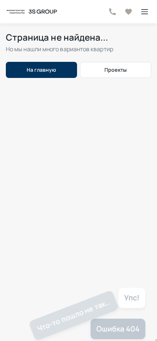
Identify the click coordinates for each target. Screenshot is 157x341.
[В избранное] (128, 11)
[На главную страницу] (31, 12)
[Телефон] (112, 11)
